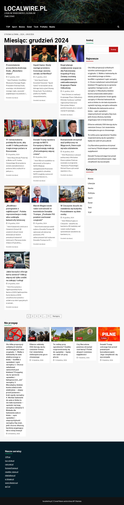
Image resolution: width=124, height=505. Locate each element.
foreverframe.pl (11, 468)
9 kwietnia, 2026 (84, 358)
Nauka (52, 27)
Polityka (43, 27)
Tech (36, 27)
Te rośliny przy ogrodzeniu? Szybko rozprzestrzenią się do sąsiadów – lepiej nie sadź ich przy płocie (102, 138)
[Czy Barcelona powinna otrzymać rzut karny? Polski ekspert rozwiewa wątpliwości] (85, 334)
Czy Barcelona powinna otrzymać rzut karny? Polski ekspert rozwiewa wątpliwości (102, 148)
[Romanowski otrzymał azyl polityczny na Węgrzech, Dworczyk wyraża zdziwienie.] (71, 128)
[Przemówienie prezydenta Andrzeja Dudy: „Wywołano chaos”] (17, 53)
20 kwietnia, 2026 (14, 434)
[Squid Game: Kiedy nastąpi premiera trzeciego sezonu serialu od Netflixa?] (44, 53)
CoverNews (58, 501)
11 (49, 316)
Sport (14, 27)
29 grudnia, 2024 (13, 223)
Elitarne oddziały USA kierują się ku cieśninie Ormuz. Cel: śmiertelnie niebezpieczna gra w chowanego (102, 127)
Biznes (22, 27)
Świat (29, 27)
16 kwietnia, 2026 (37, 360)
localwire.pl (25, 8)
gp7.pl (7, 486)
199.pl (7, 457)
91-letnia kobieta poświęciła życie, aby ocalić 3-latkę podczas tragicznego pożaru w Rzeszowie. (16, 145)
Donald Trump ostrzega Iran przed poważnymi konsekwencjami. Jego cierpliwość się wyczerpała (102, 159)
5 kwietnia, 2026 (107, 360)
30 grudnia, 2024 (13, 154)
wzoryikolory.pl (11, 483)
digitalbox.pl (10, 475)
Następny (56, 316)
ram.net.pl (9, 464)
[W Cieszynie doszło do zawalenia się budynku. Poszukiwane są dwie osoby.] (71, 194)
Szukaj (89, 40)
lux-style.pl (9, 461)
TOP (8, 27)
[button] (118, 27)
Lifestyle (91, 183)
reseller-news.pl (11, 472)
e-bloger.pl (9, 479)
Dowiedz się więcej (12, 98)
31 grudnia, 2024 (13, 77)
